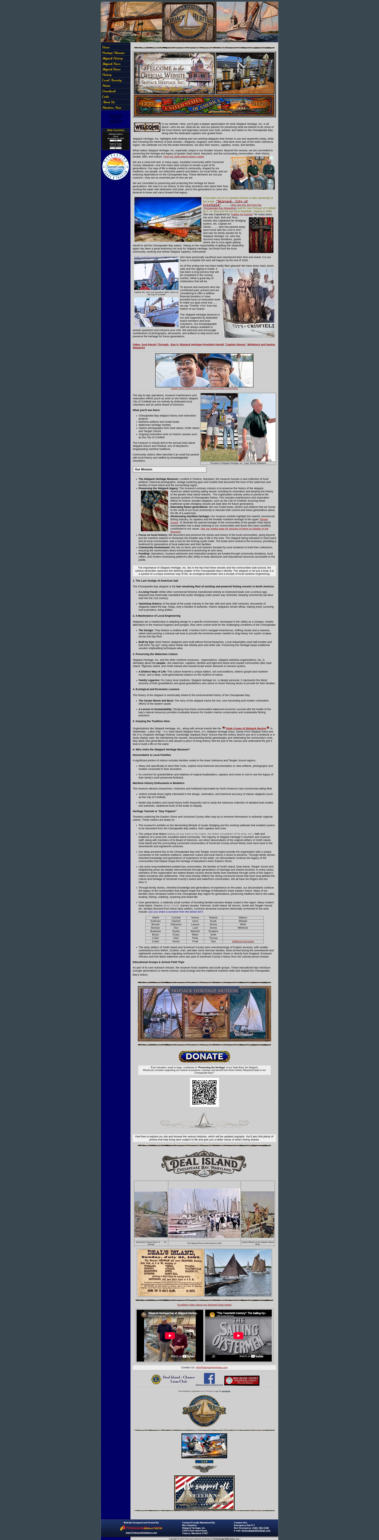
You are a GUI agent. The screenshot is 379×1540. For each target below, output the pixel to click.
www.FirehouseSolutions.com (141, 1532)
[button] (115, 52)
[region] (115, 77)
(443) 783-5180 (260, 1528)
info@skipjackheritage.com (256, 1530)
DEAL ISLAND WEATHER (115, 119)
